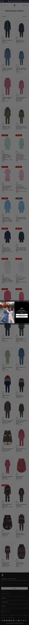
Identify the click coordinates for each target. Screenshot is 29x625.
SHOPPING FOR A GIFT (22, 314)
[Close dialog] (28, 302)
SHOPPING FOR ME (22, 316)
